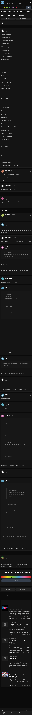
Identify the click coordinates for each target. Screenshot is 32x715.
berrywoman (8, 278)
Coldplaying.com (13, 656)
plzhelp (10, 634)
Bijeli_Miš (7, 170)
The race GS (12, 658)
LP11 (10, 606)
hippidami (7, 214)
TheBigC (11, 625)
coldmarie (11, 669)
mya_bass (7, 198)
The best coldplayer (13, 677)
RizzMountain (12, 609)
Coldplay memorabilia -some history (17, 641)
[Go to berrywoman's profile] (2, 278)
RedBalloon (8, 557)
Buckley (7, 404)
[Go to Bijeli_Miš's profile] (2, 171)
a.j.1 (10, 643)
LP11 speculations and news (17, 608)
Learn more (3, 2)
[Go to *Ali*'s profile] (2, 224)
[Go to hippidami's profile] (2, 215)
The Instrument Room (14, 622)
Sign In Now (16, 580)
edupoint (11, 618)
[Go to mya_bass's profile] (2, 198)
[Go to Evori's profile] (2, 247)
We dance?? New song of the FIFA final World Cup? (18, 675)
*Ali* (6, 224)
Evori (6, 247)
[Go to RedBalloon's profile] (2, 557)
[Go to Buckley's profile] (2, 404)
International (19, 23)
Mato (10, 660)
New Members (12, 638)
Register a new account (16, 577)
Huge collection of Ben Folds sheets (19, 624)
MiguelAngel (12, 652)
